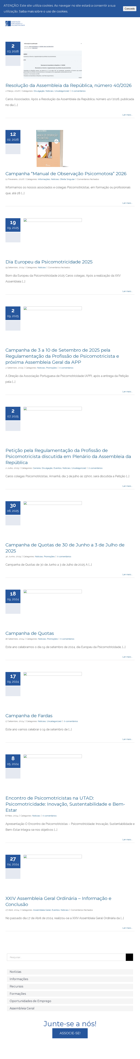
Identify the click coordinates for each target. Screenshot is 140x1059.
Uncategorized (62, 91)
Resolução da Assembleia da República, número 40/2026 (68, 85)
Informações (44, 179)
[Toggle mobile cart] (126, 25)
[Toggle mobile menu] (133, 25)
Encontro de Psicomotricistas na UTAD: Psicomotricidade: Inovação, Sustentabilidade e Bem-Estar (65, 804)
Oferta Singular (67, 179)
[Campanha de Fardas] (53, 690)
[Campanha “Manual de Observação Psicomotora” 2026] (53, 148)
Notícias (49, 91)
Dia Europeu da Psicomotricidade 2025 (49, 262)
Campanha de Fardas (28, 715)
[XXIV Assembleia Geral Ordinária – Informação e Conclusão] (53, 873)
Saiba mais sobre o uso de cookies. (43, 11)
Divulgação (39, 91)
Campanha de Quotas (29, 633)
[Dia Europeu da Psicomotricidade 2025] (53, 236)
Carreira (37, 468)
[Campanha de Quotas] (53, 608)
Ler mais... (127, 114)
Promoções (51, 367)
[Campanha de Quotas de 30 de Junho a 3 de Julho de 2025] (53, 519)
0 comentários (78, 91)
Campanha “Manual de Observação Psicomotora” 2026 (66, 173)
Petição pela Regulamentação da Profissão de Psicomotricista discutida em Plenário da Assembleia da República (68, 456)
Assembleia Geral (42, 910)
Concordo (130, 8)
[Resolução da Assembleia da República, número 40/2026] (53, 60)
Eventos (57, 468)
